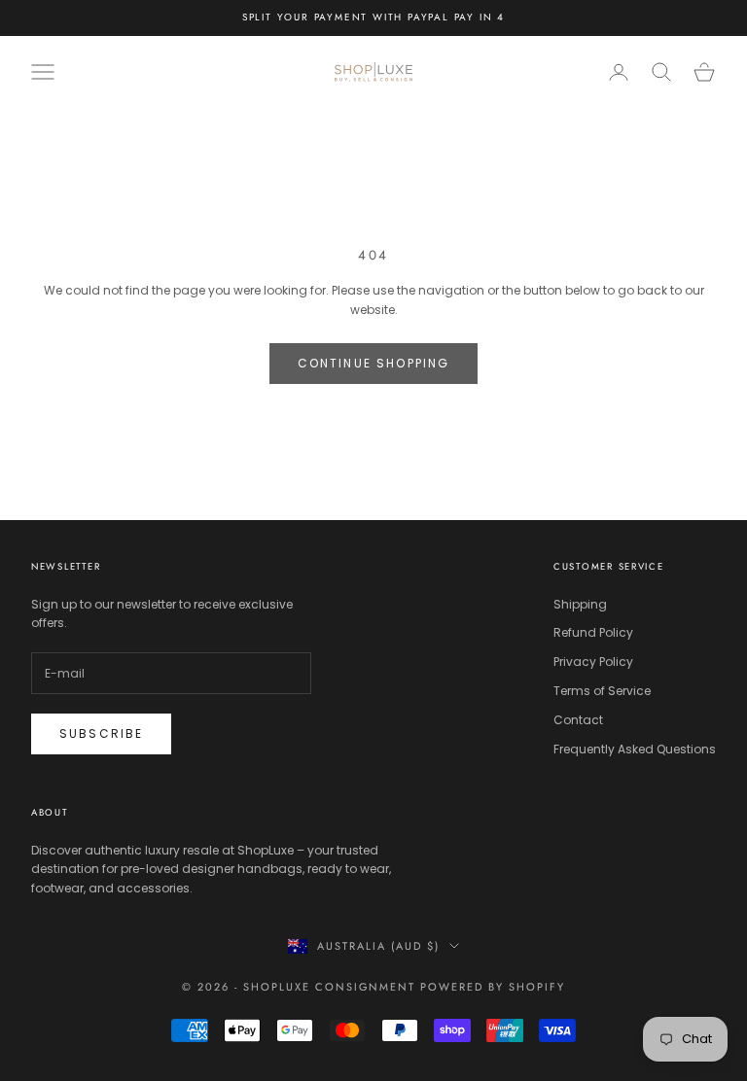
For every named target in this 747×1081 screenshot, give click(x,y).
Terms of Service (602, 690)
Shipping (580, 604)
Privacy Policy (593, 661)
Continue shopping (374, 363)
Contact (578, 720)
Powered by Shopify (492, 986)
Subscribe (101, 733)
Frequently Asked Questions (634, 749)
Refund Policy (593, 632)
